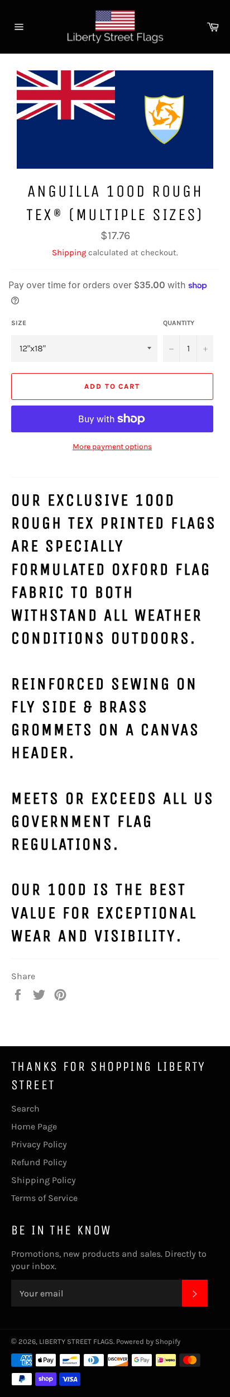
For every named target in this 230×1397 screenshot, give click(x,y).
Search (25, 1108)
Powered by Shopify (148, 1341)
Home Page (34, 1126)
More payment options (112, 446)
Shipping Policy (43, 1180)
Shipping (69, 252)
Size (18, 323)
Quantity (178, 323)
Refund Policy (39, 1162)
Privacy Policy (39, 1144)
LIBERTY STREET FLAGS (76, 1341)
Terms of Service (44, 1198)
